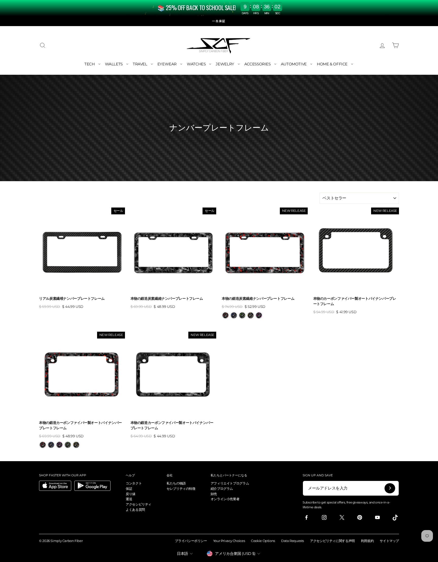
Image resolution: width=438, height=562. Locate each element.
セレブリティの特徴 (181, 488)
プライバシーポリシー (191, 541)
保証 (129, 488)
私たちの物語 (176, 483)
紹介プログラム (222, 488)
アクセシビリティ (138, 504)
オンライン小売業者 (225, 499)
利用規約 (367, 541)
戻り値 (130, 494)
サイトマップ (389, 541)
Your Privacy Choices (229, 541)
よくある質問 (135, 510)
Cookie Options (263, 541)
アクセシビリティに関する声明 (332, 541)
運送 (129, 499)
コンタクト (134, 483)
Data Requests (292, 541)
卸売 (214, 494)
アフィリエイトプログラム (230, 483)
